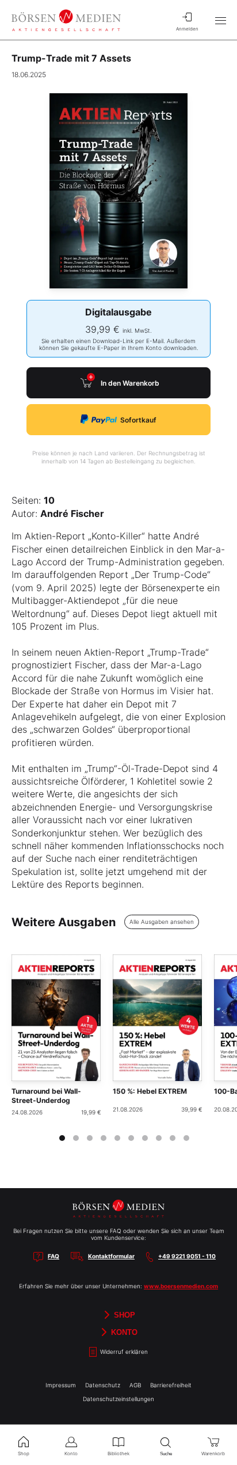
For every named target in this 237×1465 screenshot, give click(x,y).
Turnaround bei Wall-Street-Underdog (46, 1096)
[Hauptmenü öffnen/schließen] (220, 20)
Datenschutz (102, 1385)
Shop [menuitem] (23, 1453)
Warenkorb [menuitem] (213, 1453)
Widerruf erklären (123, 1351)
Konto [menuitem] (71, 1453)
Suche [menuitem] (166, 1453)
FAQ (53, 1256)
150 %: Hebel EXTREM (150, 1091)
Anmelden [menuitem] (187, 29)
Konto (123, 1332)
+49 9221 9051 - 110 (187, 1256)
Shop (123, 1315)
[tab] (62, 1138)
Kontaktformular (111, 1256)
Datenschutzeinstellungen (118, 1398)
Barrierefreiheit (171, 1385)
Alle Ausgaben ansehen (161, 921)
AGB (135, 1385)
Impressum (60, 1385)
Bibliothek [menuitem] (118, 1453)
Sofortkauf (138, 420)
